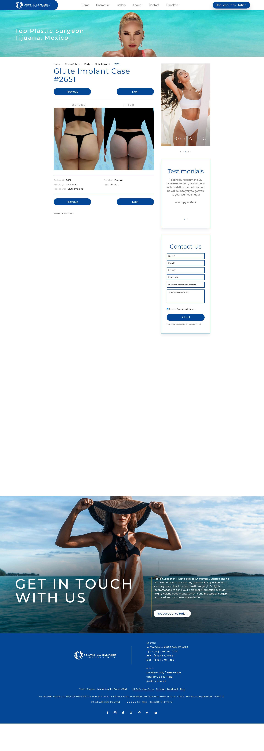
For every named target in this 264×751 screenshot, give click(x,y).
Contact (154, 5)
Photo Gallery (72, 64)
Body (87, 64)
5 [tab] (190, 151)
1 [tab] (180, 151)
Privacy (191, 324)
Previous (72, 92)
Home (85, 5)
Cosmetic (102, 5)
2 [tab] (183, 151)
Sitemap (160, 689)
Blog (182, 689)
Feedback (172, 689)
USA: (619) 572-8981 (160, 655)
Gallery (121, 5)
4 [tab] (188, 151)
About (137, 5)
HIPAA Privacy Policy (143, 689)
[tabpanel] (185, 104)
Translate (172, 5)
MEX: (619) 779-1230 (160, 660)
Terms (198, 324)
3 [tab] (185, 151)
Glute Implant (102, 64)
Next (135, 92)
